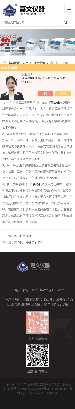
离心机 (54, 102)
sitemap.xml (59, 388)
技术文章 (39, 63)
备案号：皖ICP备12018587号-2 (28, 388)
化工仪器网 (36, 393)
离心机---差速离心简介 (28, 242)
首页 (26, 63)
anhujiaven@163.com (48, 290)
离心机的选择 (22, 236)
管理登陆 (52, 393)
